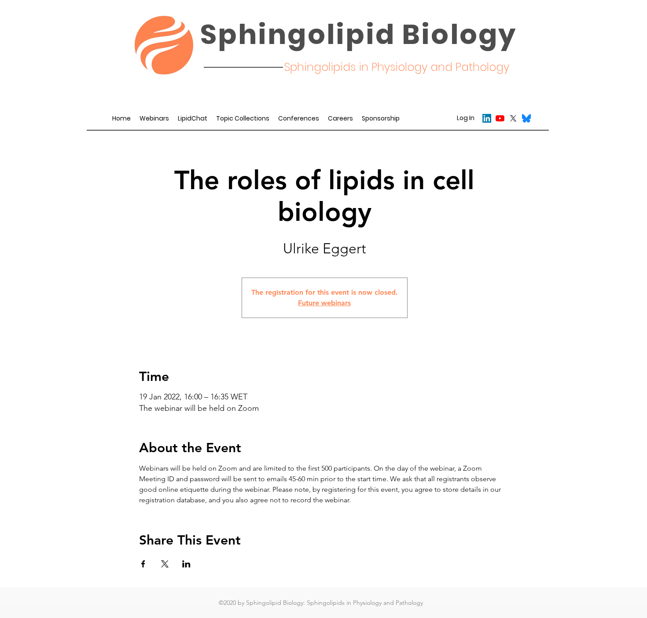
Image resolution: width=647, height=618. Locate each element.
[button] (299, 118)
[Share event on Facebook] (143, 563)
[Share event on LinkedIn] (186, 563)
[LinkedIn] (486, 118)
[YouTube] (500, 118)
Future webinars (324, 303)
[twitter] (513, 118)
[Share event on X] (165, 563)
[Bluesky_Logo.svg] (526, 118)
